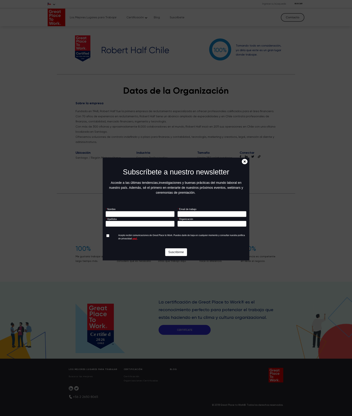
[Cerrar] (244, 161)
